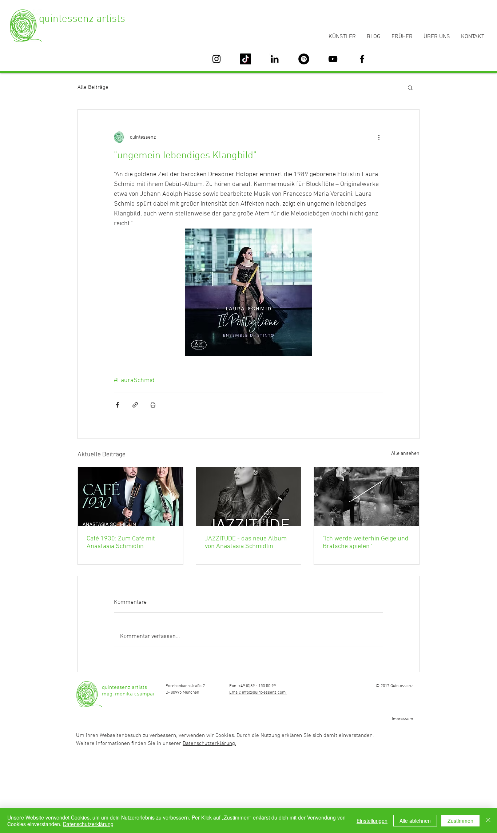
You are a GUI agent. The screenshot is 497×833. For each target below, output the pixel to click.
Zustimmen (460, 820)
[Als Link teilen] (135, 404)
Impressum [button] (402, 719)
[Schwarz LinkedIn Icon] (274, 58)
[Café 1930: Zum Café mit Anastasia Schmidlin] (130, 496)
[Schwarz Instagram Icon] (216, 58)
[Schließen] (488, 820)
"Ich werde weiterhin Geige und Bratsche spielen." (366, 542)
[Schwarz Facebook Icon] (362, 58)
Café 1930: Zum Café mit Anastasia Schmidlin (121, 542)
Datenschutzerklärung (88, 824)
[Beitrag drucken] (153, 404)
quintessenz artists (82, 19)
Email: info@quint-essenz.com (258, 692)
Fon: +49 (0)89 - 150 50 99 (252, 686)
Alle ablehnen (415, 820)
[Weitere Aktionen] (378, 137)
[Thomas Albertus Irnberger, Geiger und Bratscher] (366, 496)
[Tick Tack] (245, 58)
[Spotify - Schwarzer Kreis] (303, 58)
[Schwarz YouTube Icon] (332, 58)
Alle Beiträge (92, 87)
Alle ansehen (405, 454)
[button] (410, 87)
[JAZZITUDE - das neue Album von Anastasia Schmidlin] (248, 496)
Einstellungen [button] (372, 820)
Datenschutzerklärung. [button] (209, 743)
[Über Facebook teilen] (117, 404)
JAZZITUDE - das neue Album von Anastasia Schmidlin (246, 542)
